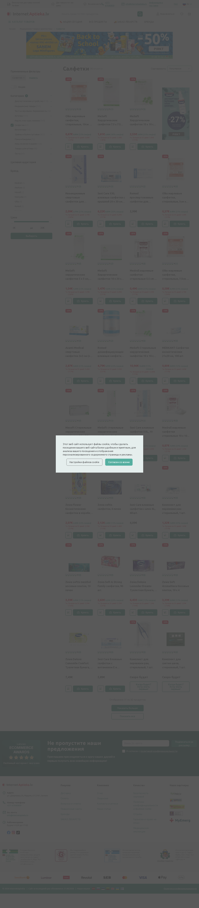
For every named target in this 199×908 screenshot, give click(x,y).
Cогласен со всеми (119, 462)
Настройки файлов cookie (84, 462)
